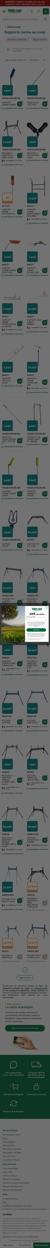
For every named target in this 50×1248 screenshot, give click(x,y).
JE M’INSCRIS (36, 630)
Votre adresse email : (31, 616)
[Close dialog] (47, 608)
